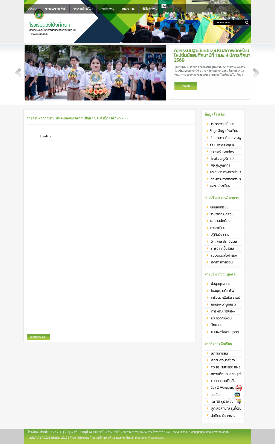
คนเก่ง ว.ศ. (128, 8)
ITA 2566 (170, 12)
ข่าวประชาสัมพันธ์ (55, 8)
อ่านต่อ (186, 85)
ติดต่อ (224, 12)
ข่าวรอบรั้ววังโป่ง (83, 8)
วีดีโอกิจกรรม (149, 8)
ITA (164, 6)
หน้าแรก (32, 8)
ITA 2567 (189, 12)
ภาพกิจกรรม (107, 8)
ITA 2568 (207, 12)
